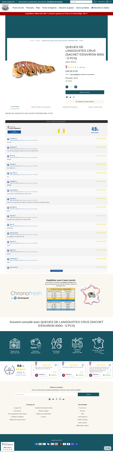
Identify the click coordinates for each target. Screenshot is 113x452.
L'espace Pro (17, 408)
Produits (37, 40)
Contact (4, 1)
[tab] (15, 107)
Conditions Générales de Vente (43, 408)
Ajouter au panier (85, 92)
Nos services (42, 1)
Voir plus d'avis (56, 270)
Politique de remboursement (17, 419)
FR (110, 1)
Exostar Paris (54, 440)
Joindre (88, 394)
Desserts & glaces (83, 419)
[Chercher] (91, 1)
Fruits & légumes (82, 416)
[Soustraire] (67, 87)
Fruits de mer (82, 408)
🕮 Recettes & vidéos (83, 425)
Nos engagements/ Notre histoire (17, 414)
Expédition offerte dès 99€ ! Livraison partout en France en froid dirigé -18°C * (56, 14)
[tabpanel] (56, 112)
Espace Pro (11, 1)
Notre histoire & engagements (28, 1)
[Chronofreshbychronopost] (26, 295)
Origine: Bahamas (71, 62)
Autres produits (82, 422)
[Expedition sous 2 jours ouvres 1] (60, 295)
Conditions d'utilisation (17, 416)
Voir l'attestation (14, 132)
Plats (82, 414)
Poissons (82, 411)
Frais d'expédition (75, 74)
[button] (99, 2)
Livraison (43, 416)
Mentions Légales (43, 411)
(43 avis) (82, 67)
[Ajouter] (75, 87)
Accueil (32, 40)
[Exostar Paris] (5, 8)
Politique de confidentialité (43, 414)
